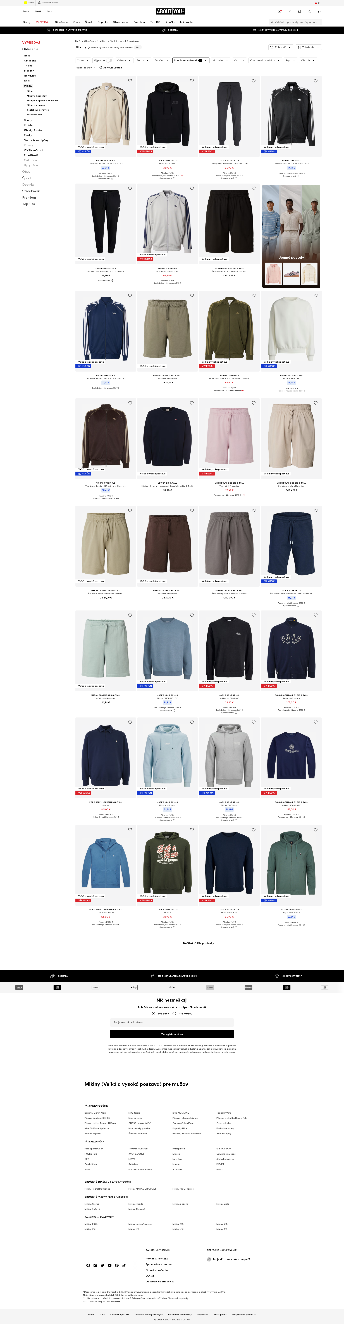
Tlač (102, 1314)
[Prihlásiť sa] (289, 11)
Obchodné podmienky (180, 1314)
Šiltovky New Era (137, 1133)
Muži (38, 11)
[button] (280, 47)
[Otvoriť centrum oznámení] (299, 11)
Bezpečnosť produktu (244, 1314)
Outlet (31, 3)
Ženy (26, 11)
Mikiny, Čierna (92, 1204)
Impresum (202, 1314)
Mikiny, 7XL (222, 1229)
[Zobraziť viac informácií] (106, 178)
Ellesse (176, 1154)
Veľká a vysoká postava (124, 41)
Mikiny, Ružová (92, 1209)
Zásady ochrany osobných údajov (136, 1049)
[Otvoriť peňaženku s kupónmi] (279, 11)
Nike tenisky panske (139, 1128)
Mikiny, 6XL (134, 1229)
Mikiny (103, 41)
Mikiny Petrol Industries (97, 1189)
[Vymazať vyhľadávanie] (319, 21)
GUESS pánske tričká (139, 1123)
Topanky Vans (223, 1113)
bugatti (177, 1164)
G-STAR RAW (223, 1148)
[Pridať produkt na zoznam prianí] (130, 81)
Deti (49, 11)
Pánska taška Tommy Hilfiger (100, 1123)
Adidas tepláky (93, 1133)
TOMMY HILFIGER (138, 1148)
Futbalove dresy (225, 1128)
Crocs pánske (223, 1123)
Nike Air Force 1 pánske (97, 1128)
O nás (91, 1314)
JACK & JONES (136, 1154)
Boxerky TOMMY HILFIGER (187, 1133)
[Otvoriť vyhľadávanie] (271, 21)
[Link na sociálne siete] (88, 1265)
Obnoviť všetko (112, 67)
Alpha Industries (225, 1159)
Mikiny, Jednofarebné (140, 1224)
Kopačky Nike (180, 1128)
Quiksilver (133, 1164)
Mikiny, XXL (90, 1229)
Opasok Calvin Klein (183, 1123)
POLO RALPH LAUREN (140, 1169)
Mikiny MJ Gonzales (183, 1189)
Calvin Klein (91, 1164)
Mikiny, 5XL (178, 1224)
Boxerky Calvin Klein (95, 1113)
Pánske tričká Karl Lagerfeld (231, 1118)
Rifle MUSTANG (181, 1113)
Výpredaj (100, 60)
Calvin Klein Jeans (226, 1154)
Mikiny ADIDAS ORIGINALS (142, 1189)
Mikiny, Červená (136, 1209)
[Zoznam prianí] (309, 11)
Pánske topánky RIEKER (97, 1118)
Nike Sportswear (94, 1148)
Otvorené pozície (119, 1314)
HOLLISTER (91, 1154)
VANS (87, 1169)
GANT (219, 1169)
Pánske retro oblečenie (185, 1118)
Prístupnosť (220, 1314)
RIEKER (220, 1164)
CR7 (87, 1159)
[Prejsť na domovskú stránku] (104, 1252)
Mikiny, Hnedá (135, 1204)
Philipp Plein (179, 1148)
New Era (177, 1159)
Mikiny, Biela (222, 1204)
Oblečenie (90, 41)
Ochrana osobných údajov (149, 1314)
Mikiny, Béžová (180, 1204)
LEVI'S (131, 1159)
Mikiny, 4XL (222, 1224)
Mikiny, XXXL (91, 1224)
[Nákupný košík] (319, 11)
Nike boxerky (135, 1118)
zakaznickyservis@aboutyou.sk (144, 1052)
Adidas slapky (223, 1133)
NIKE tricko (134, 1113)
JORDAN (177, 1169)
